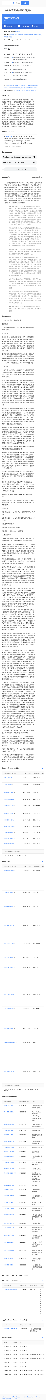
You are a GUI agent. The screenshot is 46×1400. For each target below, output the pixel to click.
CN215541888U (9, 1152)
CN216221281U (9, 1223)
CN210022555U (9, 1242)
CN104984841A (9, 1141)
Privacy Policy (6, 1398)
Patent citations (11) (13, 85)
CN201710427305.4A (10, 1289)
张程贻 (25, 35)
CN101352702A (9, 799)
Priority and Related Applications (26, 88)
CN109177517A (9, 892)
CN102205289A (9, 1130)
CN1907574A (8, 784)
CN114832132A (9, 994)
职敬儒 (6, 37)
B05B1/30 (9, 136)
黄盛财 (30, 35)
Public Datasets (28, 1397)
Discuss (33, 91)
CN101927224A (9, 814)
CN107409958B (9, 1265)
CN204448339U (9, 1162)
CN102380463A (9, 820)
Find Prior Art (25, 26)
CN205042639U (9, 1156)
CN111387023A (9, 907)
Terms (38, 1397)
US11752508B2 (9, 1112)
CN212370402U (9, 1236)
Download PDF (11, 26)
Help (15, 1398)
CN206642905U (9, 1215)
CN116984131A (9, 1071)
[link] (20, 139)
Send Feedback (14, 1397)
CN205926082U (9, 1169)
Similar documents (10, 88)
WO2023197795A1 (10, 1043)
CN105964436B (9, 1189)
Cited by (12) (25, 85)
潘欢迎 (20, 35)
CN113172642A (9, 957)
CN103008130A (9, 826)
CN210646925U (9, 1250)
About (4, 1397)
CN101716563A (9, 805)
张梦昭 (35, 35)
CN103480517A (9, 832)
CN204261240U (9, 1147)
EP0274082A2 (8, 777)
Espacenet (16, 91)
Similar (36, 26)
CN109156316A (9, 870)
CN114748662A (9, 968)
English (17, 31)
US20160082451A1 (10, 1173)
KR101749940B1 (9, 1202)
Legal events (33, 85)
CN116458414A (9, 1028)
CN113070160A (9, 943)
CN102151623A (9, 1258)
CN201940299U (9, 1196)
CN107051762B (9, 1105)
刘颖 (10, 37)
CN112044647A (9, 925)
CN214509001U (9, 1227)
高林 (16, 35)
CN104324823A (9, 839)
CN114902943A (9, 1008)
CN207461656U (9, 1185)
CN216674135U (9, 1208)
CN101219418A (9, 793)
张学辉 (12, 35)
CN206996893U (9, 843)
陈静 (40, 35)
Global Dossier (25, 91)
